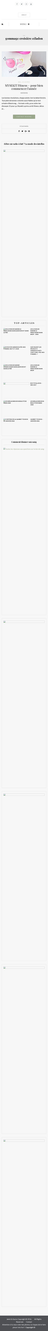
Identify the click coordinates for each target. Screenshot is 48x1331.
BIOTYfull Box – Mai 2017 (36, 384)
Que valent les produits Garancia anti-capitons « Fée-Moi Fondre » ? (37, 350)
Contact (29, 1322)
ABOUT (24, 15)
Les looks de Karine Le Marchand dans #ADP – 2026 (36, 331)
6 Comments (24, 126)
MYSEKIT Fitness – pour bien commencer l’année (24, 87)
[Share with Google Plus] (26, 131)
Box (19, 82)
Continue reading (24, 116)
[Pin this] (29, 131)
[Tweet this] (22, 131)
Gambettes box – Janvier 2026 (36, 420)
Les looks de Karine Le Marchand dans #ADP (36, 367)
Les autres (26, 82)
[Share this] (19, 131)
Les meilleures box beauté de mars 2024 (37, 403)
